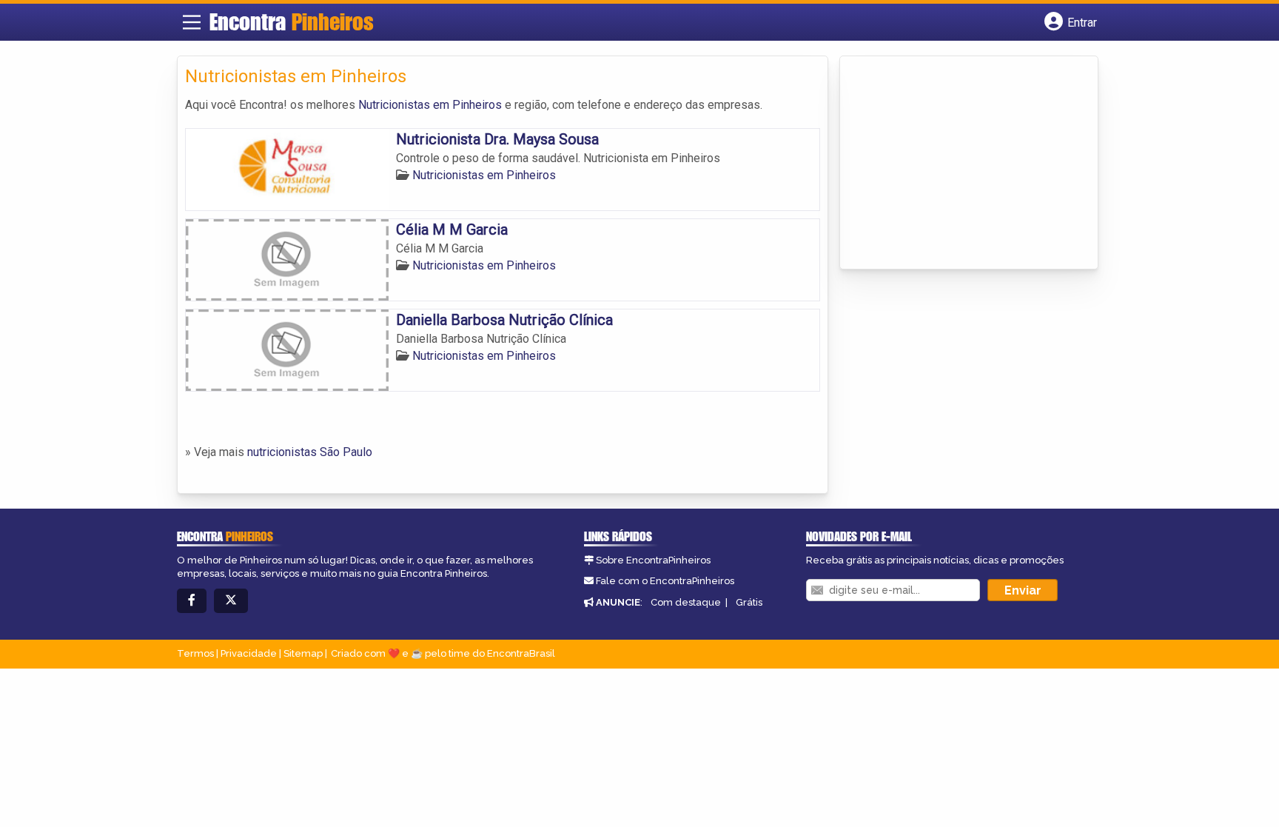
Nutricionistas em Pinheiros (430, 105)
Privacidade (249, 653)
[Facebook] (192, 601)
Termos (195, 653)
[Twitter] (231, 601)
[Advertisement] (958, 163)
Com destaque (686, 602)
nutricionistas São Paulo (309, 452)
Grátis (749, 602)
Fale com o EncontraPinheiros (665, 580)
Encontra (291, 21)
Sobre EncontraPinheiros (653, 560)
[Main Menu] (192, 22)
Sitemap (303, 653)
